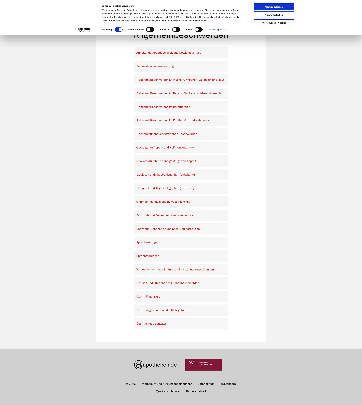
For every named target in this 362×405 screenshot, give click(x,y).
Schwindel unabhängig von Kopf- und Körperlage (168, 229)
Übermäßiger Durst (148, 296)
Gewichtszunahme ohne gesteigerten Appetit (166, 161)
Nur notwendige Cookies (274, 23)
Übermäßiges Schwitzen (152, 324)
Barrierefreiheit (196, 391)
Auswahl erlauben (274, 15)
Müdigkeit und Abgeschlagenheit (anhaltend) (165, 174)
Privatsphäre (227, 384)
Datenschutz (206, 384)
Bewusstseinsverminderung (155, 66)
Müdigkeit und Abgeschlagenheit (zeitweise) (165, 188)
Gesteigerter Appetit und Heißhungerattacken (166, 147)
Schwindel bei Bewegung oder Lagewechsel (165, 215)
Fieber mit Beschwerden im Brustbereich (163, 107)
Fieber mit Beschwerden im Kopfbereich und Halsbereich (173, 120)
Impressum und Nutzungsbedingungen (166, 384)
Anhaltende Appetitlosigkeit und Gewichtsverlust (168, 52)
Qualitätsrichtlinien (168, 391)
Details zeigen (215, 29)
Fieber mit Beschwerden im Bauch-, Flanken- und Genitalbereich (178, 93)
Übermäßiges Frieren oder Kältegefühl (161, 310)
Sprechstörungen (147, 256)
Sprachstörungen (147, 242)
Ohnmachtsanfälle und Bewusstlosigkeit (163, 202)
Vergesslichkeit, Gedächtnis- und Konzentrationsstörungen (175, 269)
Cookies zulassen (274, 7)
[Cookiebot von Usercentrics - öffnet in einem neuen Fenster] (82, 30)
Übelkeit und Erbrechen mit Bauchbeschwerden (167, 283)
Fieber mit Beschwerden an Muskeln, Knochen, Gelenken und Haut (180, 80)
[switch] (150, 29)
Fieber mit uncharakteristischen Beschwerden (166, 134)
